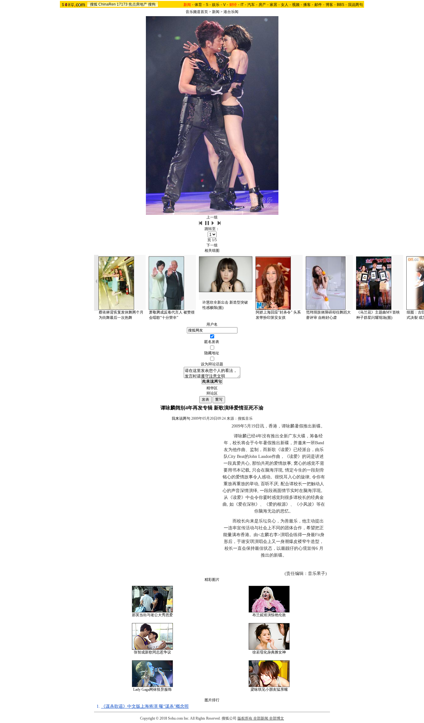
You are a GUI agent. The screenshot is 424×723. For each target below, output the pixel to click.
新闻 (215, 12)
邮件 (318, 4)
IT (242, 4)
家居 (273, 4)
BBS (340, 4)
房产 (262, 4)
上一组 (212, 217)
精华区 (212, 388)
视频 (296, 4)
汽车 (251, 4)
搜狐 (93, 4)
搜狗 (152, 4)
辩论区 (212, 393)
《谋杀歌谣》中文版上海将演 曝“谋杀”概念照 (145, 706)
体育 (198, 4)
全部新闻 (260, 718)
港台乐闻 (230, 12)
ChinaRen (107, 4)
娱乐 (215, 4)
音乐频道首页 (197, 12)
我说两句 (355, 4)
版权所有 (244, 718)
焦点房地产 (138, 4)
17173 (122, 4)
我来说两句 (181, 418)
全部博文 (276, 718)
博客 (329, 4)
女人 (284, 4)
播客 (307, 4)
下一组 (212, 245)
